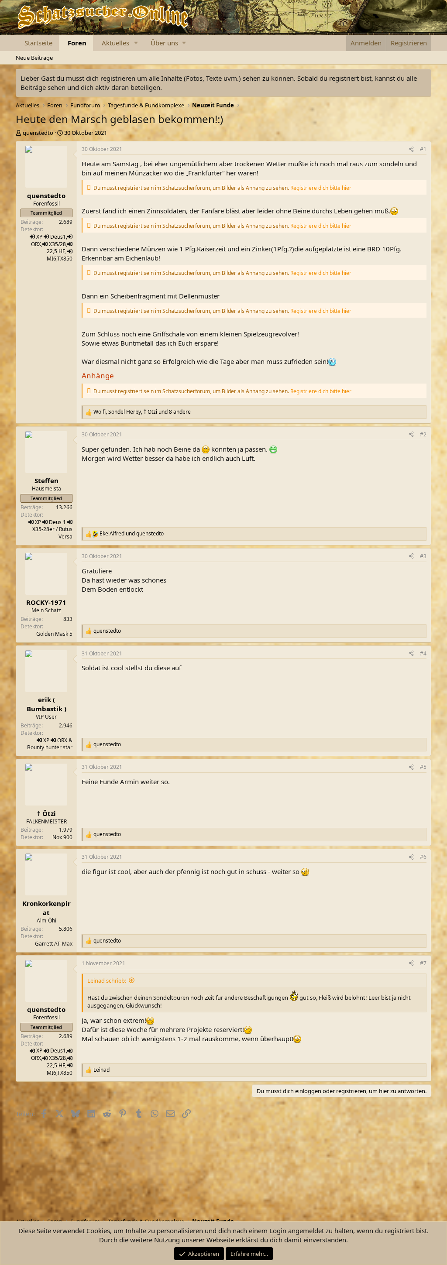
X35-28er (43, 529)
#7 (423, 963)
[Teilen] (411, 149)
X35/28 (57, 244)
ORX (36, 244)
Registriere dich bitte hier (320, 188)
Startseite (38, 42)
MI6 (51, 258)
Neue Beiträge (34, 58)
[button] (136, 43)
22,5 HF (56, 251)
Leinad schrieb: (106, 980)
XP (39, 236)
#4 (423, 653)
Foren (77, 42)
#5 (423, 767)
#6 (423, 856)
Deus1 (58, 236)
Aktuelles (115, 42)
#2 (423, 434)
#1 (423, 149)
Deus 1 (57, 522)
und (132, 533)
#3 (423, 556)
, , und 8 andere (142, 411)
